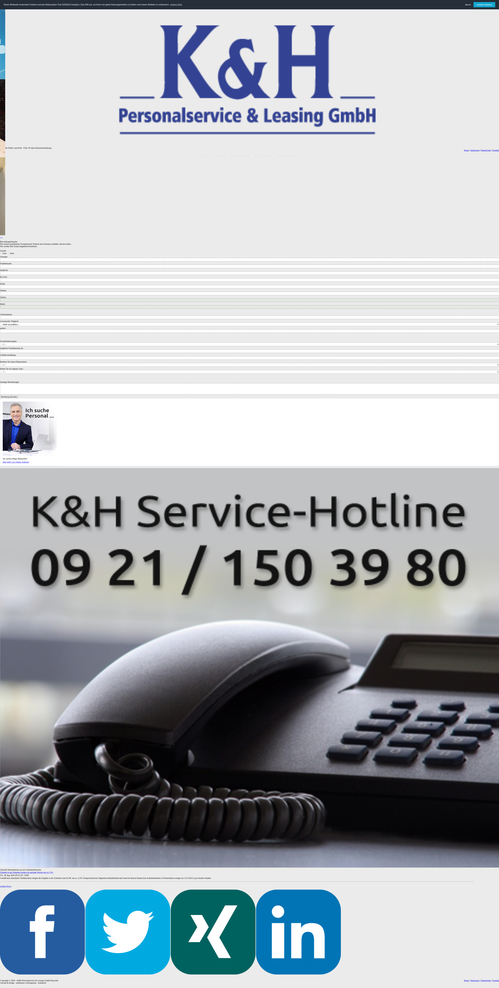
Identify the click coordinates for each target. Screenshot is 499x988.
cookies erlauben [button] (484, 5)
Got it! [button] (468, 5)
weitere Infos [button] (176, 5)
